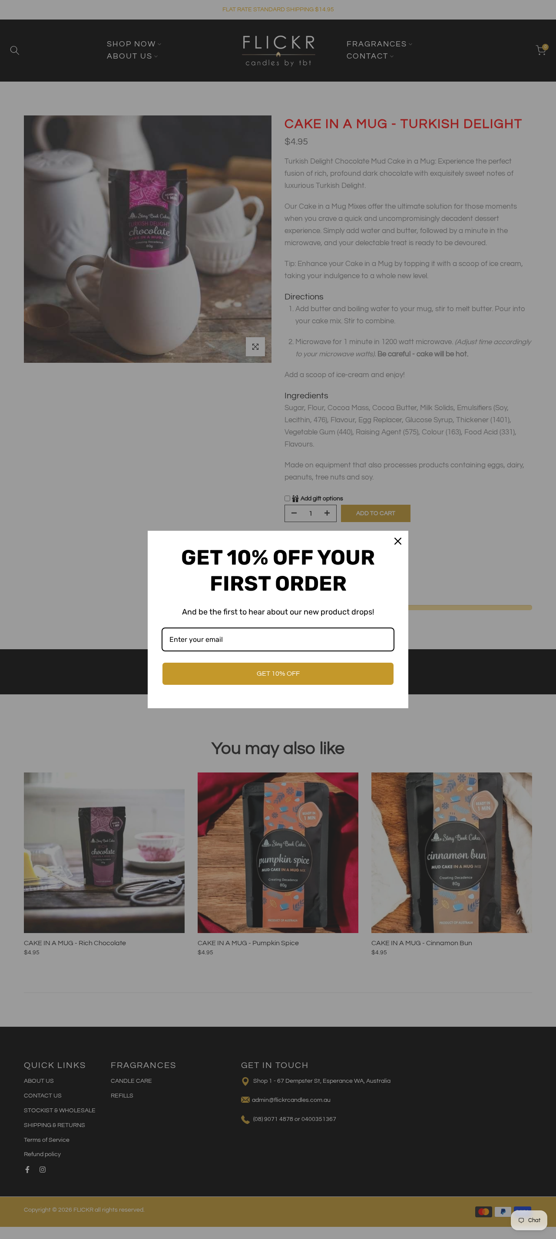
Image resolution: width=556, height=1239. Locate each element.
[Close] (397, 541)
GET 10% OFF (278, 673)
